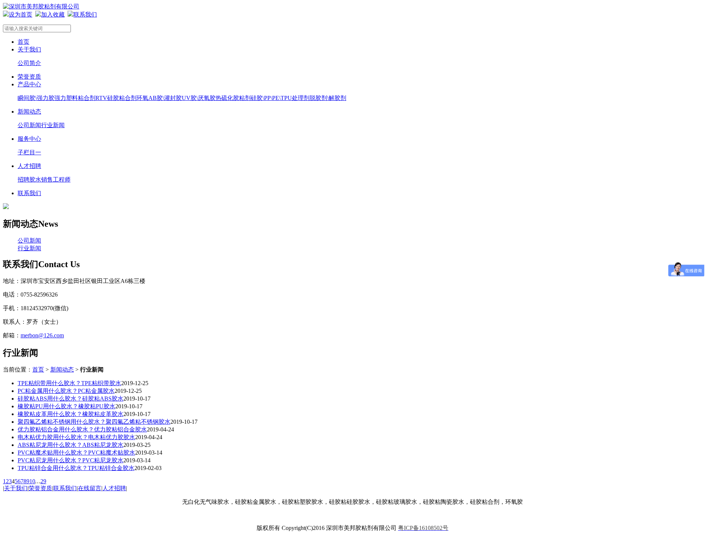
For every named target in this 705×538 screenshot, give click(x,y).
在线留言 (89, 488)
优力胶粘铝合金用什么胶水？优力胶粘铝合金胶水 (82, 429)
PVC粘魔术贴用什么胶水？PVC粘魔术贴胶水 (76, 452)
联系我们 (85, 14)
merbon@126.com (42, 335)
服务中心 (29, 139)
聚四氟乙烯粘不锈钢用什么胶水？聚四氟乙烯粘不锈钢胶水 (94, 422)
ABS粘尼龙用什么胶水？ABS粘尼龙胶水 (70, 445)
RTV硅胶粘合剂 (116, 98)
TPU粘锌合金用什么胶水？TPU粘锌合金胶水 (76, 468)
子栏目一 (29, 152)
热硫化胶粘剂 (233, 98)
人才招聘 (29, 166)
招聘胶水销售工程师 (44, 179)
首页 (23, 42)
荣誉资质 (29, 76)
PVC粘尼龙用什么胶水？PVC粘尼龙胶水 (70, 460)
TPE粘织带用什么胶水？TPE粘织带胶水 (69, 383)
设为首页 (20, 14)
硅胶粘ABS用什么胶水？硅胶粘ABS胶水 (70, 398)
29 (43, 481)
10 (32, 481)
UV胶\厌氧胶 (199, 98)
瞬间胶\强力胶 (36, 98)
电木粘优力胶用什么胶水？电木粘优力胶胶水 (76, 437)
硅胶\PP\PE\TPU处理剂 (280, 98)
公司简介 (29, 63)
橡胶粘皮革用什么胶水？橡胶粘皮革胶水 (70, 414)
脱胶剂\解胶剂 (328, 98)
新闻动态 (29, 111)
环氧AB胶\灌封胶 (159, 98)
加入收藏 (53, 14)
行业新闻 (53, 125)
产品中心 (29, 84)
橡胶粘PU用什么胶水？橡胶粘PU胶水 (66, 406)
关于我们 (29, 49)
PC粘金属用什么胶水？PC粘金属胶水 (66, 391)
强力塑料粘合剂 (74, 98)
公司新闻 (29, 125)
